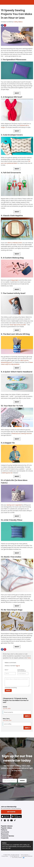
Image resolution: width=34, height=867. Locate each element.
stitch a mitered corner (14, 243)
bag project (15, 280)
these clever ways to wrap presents (17, 363)
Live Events (5, 832)
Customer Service (7, 836)
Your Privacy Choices (17, 857)
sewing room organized (14, 505)
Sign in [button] (18, 666)
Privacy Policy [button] (5, 856)
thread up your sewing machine (21, 433)
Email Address (21, 670)
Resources (5, 834)
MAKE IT (17, 93)
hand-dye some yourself (17, 325)
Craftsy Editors (17, 22)
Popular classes (6, 826)
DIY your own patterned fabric (15, 162)
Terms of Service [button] (24, 855)
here (29, 658)
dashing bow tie (7, 473)
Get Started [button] (11, 812)
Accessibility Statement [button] (26, 856)
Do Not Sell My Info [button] (14, 856)
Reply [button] (27, 716)
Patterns (4, 830)
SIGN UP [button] (22, 780)
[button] (2, 25)
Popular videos (6, 828)
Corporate (4, 838)
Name (6, 670)
